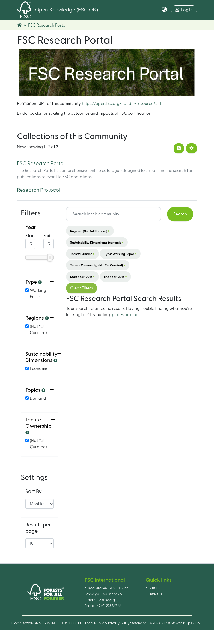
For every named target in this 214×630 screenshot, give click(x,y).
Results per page (38, 528)
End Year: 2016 (115, 277)
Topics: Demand (82, 254)
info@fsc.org (105, 600)
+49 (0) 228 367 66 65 (106, 594)
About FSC (154, 588)
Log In (187, 10)
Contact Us (154, 594)
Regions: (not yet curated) (90, 231)
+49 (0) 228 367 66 (108, 605)
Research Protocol (38, 190)
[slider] (49, 257)
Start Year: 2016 (82, 277)
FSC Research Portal (41, 163)
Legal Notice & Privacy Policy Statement (115, 623)
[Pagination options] (191, 148)
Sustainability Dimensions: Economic (96, 242)
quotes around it (126, 315)
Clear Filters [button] (81, 288)
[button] (164, 10)
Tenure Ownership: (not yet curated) (97, 265)
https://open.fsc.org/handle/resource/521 (121, 103)
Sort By (33, 491)
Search (180, 214)
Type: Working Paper (120, 254)
